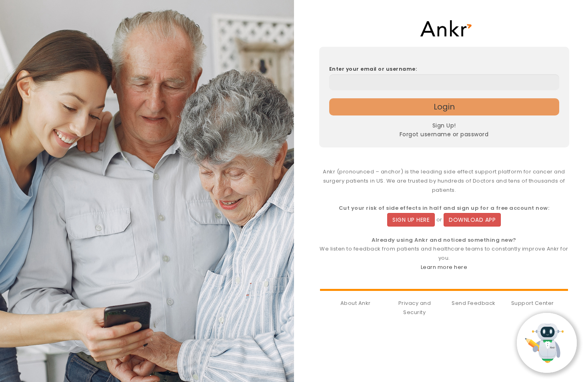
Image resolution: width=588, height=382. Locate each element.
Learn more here (444, 267)
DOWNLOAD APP (472, 220)
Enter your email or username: (373, 69)
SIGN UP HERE (411, 220)
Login (444, 106)
